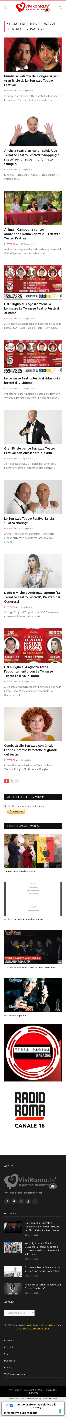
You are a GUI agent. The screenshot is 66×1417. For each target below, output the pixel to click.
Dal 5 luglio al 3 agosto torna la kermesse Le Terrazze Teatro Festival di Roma (31, 309)
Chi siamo (9, 1340)
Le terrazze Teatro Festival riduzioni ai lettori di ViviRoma (32, 381)
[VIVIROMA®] (33, 7)
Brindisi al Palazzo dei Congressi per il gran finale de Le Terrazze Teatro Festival (32, 81)
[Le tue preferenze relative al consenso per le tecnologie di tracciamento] (60, 1411)
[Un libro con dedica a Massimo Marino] (33, 899)
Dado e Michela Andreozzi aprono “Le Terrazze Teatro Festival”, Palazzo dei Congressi (32, 597)
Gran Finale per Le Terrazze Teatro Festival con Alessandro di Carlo (29, 451)
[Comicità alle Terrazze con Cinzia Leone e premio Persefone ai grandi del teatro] (33, 724)
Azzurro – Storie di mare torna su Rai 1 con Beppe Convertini (42, 1269)
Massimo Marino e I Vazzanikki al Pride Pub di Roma (30, 968)
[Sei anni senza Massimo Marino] (33, 851)
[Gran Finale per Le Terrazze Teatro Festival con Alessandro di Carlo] (33, 427)
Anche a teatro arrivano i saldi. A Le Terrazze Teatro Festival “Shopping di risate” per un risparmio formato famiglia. (32, 157)
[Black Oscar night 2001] (33, 995)
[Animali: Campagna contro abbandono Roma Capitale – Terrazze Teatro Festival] (33, 208)
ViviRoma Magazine (14, 1374)
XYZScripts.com (49, 1398)
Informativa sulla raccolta (20, 1412)
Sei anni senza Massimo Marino (20, 871)
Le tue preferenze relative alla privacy (36, 1406)
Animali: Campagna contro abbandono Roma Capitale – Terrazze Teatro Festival (32, 234)
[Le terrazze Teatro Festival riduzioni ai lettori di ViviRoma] (33, 357)
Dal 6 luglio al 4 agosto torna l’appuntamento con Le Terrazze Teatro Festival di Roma (28, 672)
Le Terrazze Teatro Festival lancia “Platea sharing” (29, 521)
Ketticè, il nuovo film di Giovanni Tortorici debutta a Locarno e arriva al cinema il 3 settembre (42, 1249)
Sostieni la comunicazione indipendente (25, 806)
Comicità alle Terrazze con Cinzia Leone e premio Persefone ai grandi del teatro (30, 750)
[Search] (60, 7)
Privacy (8, 1367)
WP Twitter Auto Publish (20, 1398)
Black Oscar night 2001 (15, 1016)
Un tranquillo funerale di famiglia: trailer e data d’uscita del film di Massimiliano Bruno (42, 1227)
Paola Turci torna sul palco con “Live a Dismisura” (43, 1286)
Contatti (8, 1347)
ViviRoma (12, 90)
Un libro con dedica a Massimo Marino (23, 919)
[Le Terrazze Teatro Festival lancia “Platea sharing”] (33, 497)
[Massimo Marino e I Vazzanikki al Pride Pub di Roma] (33, 947)
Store (7, 1354)
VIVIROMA (33, 1393)
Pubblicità (9, 1360)
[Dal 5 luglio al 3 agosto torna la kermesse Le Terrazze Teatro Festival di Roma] (33, 282)
